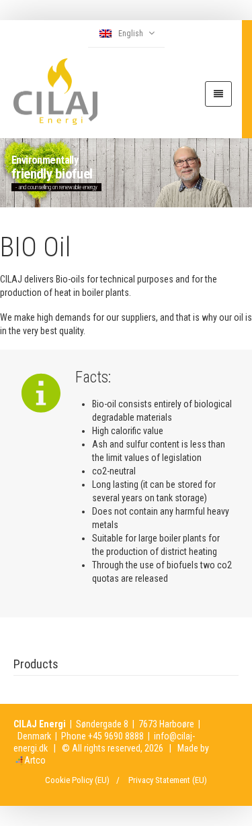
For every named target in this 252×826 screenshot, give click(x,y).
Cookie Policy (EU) (77, 780)
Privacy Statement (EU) (167, 780)
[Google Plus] (228, 741)
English (130, 33)
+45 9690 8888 (116, 736)
